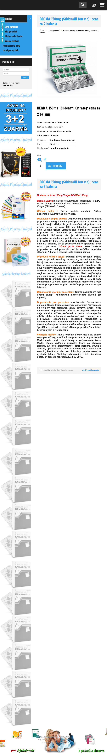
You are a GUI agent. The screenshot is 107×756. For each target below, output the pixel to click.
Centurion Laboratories (62, 140)
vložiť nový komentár (90, 370)
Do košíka (57, 166)
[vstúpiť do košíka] (93, 5)
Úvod (42, 31)
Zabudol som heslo (11, 83)
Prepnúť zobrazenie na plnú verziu (53, 737)
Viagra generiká (54, 31)
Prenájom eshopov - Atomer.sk (52, 742)
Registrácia (8, 85)
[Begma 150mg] (69, 67)
